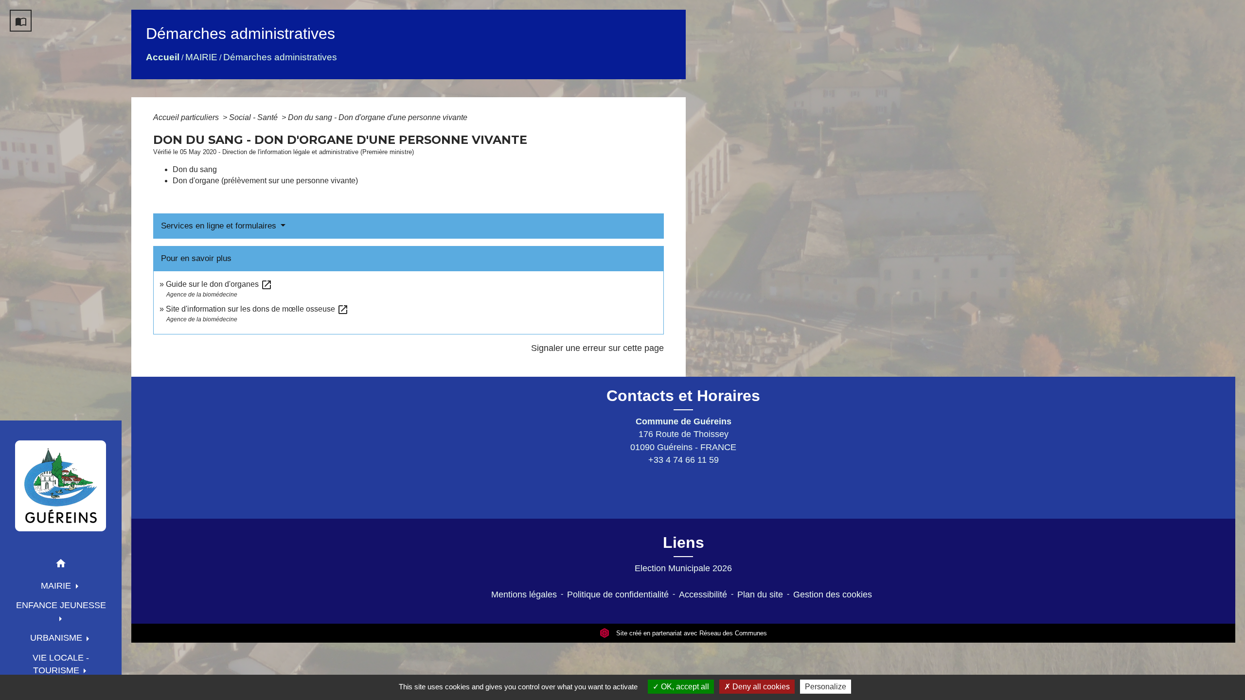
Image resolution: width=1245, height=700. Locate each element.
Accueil (162, 57)
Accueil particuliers (187, 117)
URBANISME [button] (57, 638)
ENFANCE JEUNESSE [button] (61, 605)
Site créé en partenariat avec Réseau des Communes (690, 633)
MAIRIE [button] (57, 586)
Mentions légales (524, 594)
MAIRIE (201, 57)
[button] (60, 565)
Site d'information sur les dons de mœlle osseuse (257, 309)
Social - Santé (254, 117)
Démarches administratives (280, 57)
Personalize (825, 686)
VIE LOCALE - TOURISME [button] (61, 664)
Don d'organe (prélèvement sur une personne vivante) (265, 180)
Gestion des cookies (832, 594)
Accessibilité (703, 594)
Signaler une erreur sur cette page (597, 348)
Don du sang (195, 169)
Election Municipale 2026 (683, 568)
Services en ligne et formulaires (220, 225)
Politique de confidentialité (618, 594)
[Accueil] (60, 486)
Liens (683, 542)
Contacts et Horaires (683, 395)
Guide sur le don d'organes (219, 284)
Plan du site (760, 594)
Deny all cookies (760, 686)
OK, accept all (684, 686)
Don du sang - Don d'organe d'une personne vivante (377, 117)
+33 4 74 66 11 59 (683, 460)
